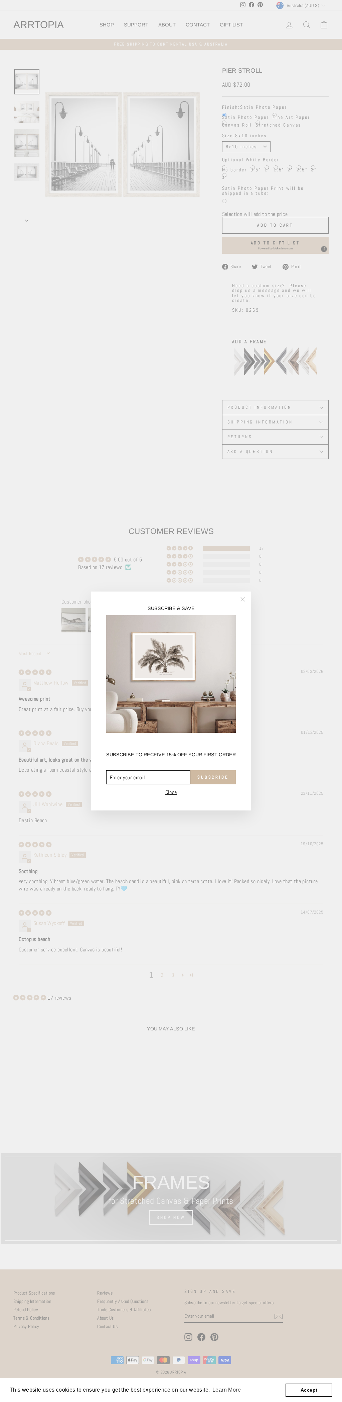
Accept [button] (309, 1390)
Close (171, 792)
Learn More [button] (226, 1390)
